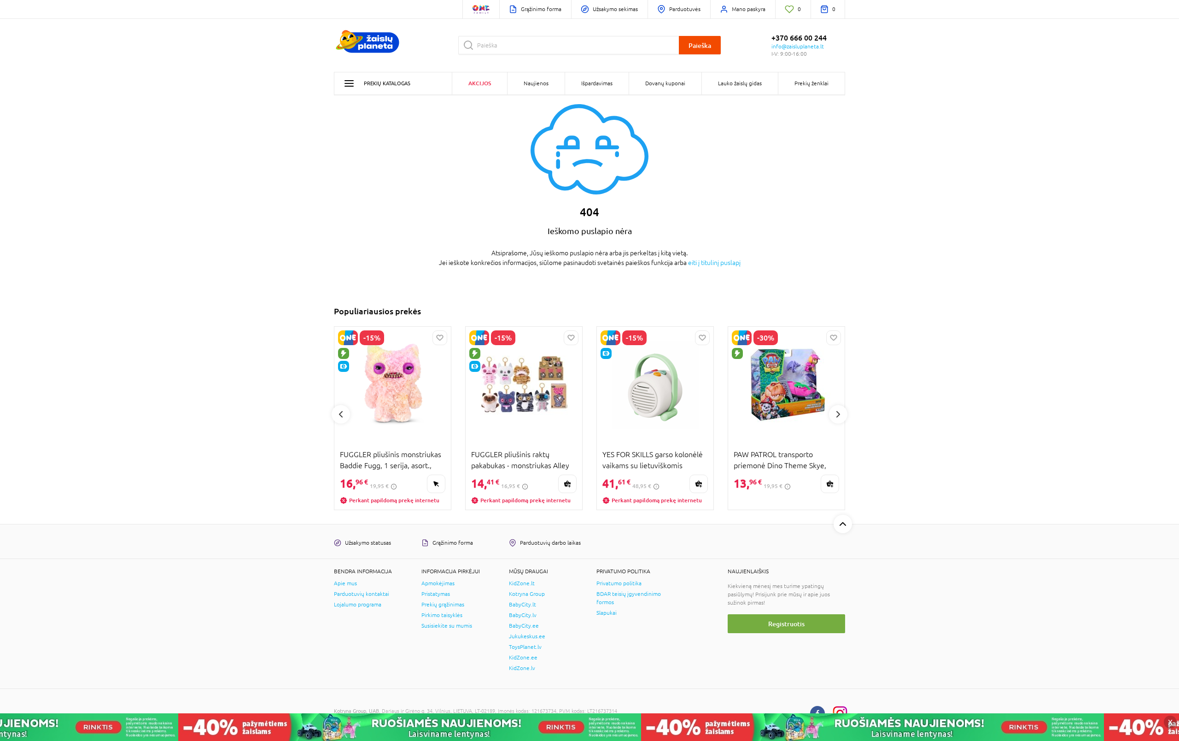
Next (838, 414)
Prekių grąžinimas (442, 604)
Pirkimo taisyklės (441, 615)
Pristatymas (435, 594)
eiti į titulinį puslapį (714, 262)
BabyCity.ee (524, 626)
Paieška (700, 45)
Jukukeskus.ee (527, 636)
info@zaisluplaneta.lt (797, 46)
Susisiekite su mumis (446, 626)
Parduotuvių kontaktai (361, 594)
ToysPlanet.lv (525, 647)
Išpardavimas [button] (597, 83)
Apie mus (345, 583)
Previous (341, 414)
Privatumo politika (619, 583)
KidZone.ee (523, 657)
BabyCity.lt (522, 604)
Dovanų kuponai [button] (665, 83)
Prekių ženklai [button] (811, 83)
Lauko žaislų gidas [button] (740, 83)
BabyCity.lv (523, 615)
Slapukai (606, 613)
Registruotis (786, 624)
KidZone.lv (522, 668)
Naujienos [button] (536, 83)
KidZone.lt (522, 583)
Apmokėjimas (438, 583)
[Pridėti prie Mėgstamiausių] (440, 338)
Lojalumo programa (357, 604)
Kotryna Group (527, 594)
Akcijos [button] (479, 83)
